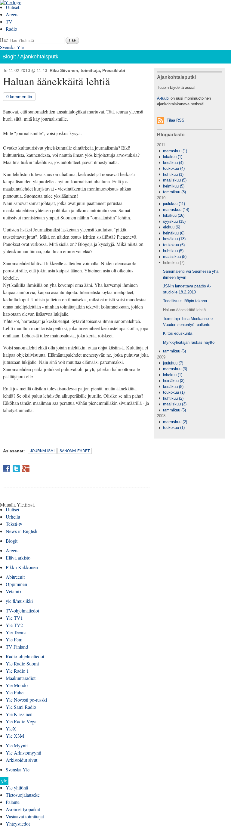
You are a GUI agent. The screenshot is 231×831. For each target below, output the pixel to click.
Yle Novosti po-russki (26, 699)
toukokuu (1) (174, 392)
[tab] (189, 151)
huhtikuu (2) (173, 398)
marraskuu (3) (175, 369)
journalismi (42, 451)
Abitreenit (15, 577)
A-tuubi (163, 98)
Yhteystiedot (18, 823)
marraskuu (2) (175, 422)
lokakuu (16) (173, 215)
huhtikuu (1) (173, 174)
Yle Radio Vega (21, 721)
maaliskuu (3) (174, 404)
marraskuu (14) (176, 209)
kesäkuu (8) (173, 386)
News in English (21, 531)
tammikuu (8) (174, 192)
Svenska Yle (12, 47)
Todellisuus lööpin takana (185, 301)
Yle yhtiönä (17, 787)
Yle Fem (14, 639)
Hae (4, 39)
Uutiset (12, 7)
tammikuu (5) (174, 410)
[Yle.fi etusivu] (4, 783)
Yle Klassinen (19, 714)
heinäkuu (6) (173, 233)
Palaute (13, 802)
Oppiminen (16, 584)
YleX (11, 728)
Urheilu (13, 516)
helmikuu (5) (173, 186)
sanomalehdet (75, 451)
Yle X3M (15, 736)
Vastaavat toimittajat (25, 816)
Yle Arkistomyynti (23, 752)
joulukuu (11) (174, 203)
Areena (13, 14)
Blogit (9, 57)
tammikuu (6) (174, 351)
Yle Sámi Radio (21, 707)
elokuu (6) (171, 227)
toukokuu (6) (174, 245)
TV (9, 21)
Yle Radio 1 (17, 671)
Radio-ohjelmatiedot (25, 656)
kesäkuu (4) (173, 162)
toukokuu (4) (174, 168)
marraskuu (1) (175, 151)
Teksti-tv (14, 524)
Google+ (25, 468)
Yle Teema (16, 632)
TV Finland (17, 646)
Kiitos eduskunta (177, 333)
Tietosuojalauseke (23, 795)
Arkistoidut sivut (21, 760)
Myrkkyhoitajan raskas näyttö (188, 342)
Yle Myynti (17, 745)
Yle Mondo (17, 685)
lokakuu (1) (172, 156)
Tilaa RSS (175, 120)
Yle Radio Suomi (22, 663)
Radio (11, 29)
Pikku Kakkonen (22, 567)
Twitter (16, 468)
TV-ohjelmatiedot (22, 610)
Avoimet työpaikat (23, 809)
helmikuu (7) (173, 262)
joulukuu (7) (173, 363)
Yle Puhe (14, 692)
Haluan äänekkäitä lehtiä (184, 310)
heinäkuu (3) (173, 380)
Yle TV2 (14, 625)
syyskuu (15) (174, 221)
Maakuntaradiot (20, 678)
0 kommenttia (19, 96)
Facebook (6, 468)
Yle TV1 (14, 618)
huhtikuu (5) (173, 251)
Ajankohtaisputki (40, 57)
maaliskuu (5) (174, 180)
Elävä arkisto (18, 557)
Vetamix (14, 591)
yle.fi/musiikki (19, 601)
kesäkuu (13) (174, 239)
